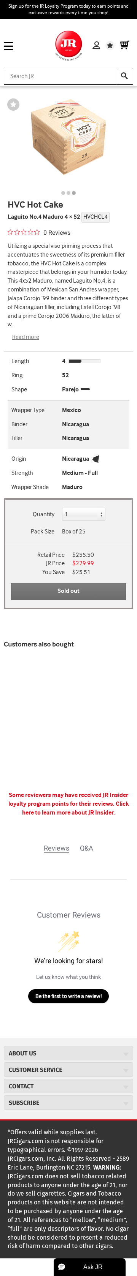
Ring (16, 375)
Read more (25, 337)
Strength (22, 473)
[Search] (124, 76)
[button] (90, 1267)
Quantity (43, 514)
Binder (19, 424)
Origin (18, 459)
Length (20, 361)
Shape (19, 389)
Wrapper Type (28, 410)
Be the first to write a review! (68, 996)
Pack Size (42, 531)
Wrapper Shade (30, 487)
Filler (16, 438)
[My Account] (96, 45)
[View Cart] (124, 45)
